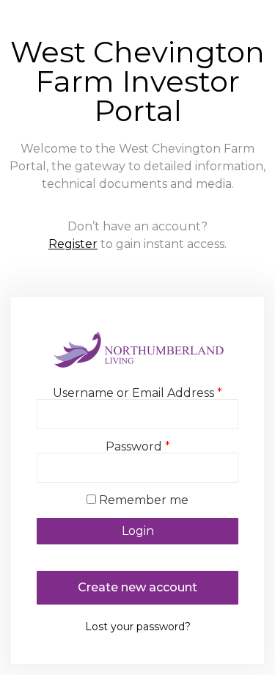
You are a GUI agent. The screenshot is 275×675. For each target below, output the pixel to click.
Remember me (143, 500)
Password (138, 447)
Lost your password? (138, 626)
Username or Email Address (137, 393)
